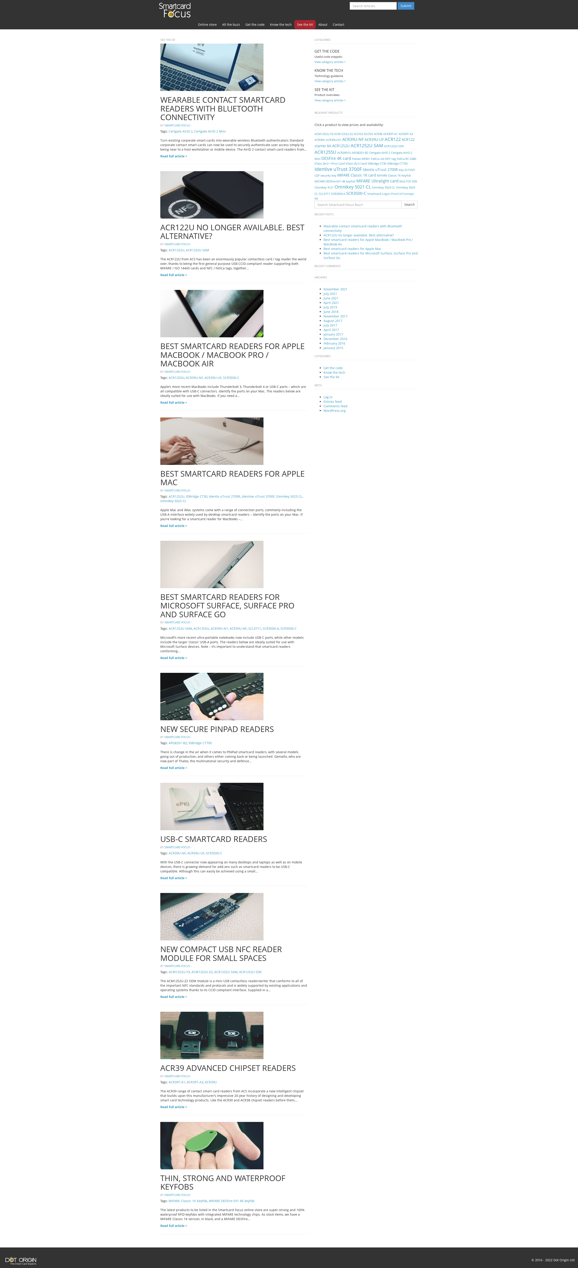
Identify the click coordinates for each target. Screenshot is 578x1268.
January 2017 (333, 334)
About (322, 24)
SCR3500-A (271, 628)
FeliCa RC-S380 (406, 159)
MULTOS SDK (408, 181)
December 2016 (335, 339)
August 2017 (333, 321)
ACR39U (211, 1082)
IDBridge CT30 (196, 496)
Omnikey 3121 (324, 187)
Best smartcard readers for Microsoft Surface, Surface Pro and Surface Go (227, 606)
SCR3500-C (231, 377)
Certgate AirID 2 (181, 131)
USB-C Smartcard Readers (213, 839)
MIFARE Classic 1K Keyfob (188, 1201)
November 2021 (335, 289)
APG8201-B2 (178, 743)
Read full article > (173, 156)
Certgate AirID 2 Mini (210, 131)
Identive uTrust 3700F (258, 496)
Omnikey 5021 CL (353, 187)
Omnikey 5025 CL (173, 501)
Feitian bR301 (361, 159)
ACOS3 (358, 134)
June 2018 (331, 312)
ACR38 (378, 134)
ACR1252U (176, 250)
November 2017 (335, 316)
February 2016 (334, 343)
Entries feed (333, 401)
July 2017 (330, 325)
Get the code (255, 24)
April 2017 (331, 330)
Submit (406, 6)
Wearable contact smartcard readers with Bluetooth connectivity (223, 108)
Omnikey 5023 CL (289, 496)
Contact (338, 24)
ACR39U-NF (194, 377)
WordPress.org (335, 410)
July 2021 (330, 293)
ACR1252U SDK (250, 972)
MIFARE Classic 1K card (356, 175)
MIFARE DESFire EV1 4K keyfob (231, 1201)
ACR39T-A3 (195, 1082)
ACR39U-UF (213, 377)
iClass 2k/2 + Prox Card (330, 163)
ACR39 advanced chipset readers (228, 1068)
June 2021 (331, 298)
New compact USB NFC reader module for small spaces (221, 953)
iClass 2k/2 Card (356, 163)
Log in (328, 397)
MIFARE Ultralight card (377, 181)
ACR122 (393, 139)
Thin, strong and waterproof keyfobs (222, 1182)
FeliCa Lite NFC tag (383, 159)
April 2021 (331, 303)
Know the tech (281, 24)
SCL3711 (254, 628)
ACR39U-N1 (219, 628)
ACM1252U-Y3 (179, 972)
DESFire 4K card (336, 158)
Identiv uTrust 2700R (224, 496)
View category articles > (330, 62)
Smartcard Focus (176, 9)
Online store (207, 24)
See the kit (305, 24)
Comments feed (335, 406)
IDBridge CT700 (200, 743)
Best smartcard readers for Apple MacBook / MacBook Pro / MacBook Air (232, 355)
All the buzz (231, 24)
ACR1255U (176, 377)
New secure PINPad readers (217, 729)
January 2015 (333, 348)
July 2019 (330, 307)
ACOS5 (368, 134)
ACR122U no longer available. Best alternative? (232, 231)
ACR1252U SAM (197, 250)
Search (409, 204)
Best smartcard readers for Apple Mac (232, 478)
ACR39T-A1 (177, 1082)
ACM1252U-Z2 (202, 972)
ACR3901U (344, 153)
